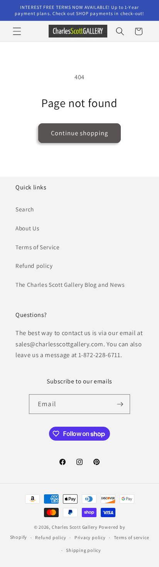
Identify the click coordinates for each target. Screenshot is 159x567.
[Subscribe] (120, 404)
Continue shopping (79, 133)
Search (24, 209)
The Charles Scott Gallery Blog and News (70, 284)
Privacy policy (90, 537)
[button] (17, 31)
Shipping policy (83, 550)
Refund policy (34, 265)
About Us (27, 228)
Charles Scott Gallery (75, 527)
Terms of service (131, 537)
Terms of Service (37, 247)
